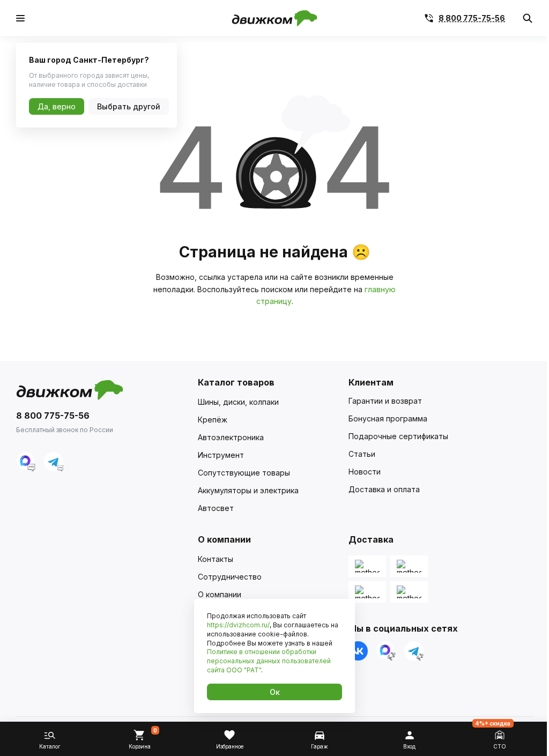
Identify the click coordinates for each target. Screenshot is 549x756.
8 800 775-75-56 (472, 18)
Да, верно (57, 106)
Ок (275, 691)
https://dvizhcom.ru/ (238, 625)
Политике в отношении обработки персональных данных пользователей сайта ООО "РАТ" (269, 661)
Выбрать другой (128, 106)
